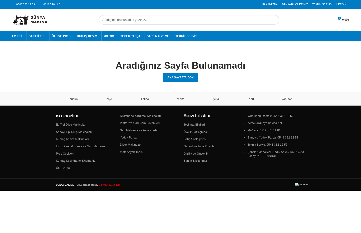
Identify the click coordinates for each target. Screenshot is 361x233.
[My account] (330, 20)
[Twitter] (255, 4)
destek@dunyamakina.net (265, 123)
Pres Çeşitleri (65, 153)
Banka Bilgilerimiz (195, 160)
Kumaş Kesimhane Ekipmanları (76, 160)
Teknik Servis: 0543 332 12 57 (267, 144)
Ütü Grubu (63, 168)
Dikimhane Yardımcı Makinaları (140, 115)
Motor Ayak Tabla (131, 152)
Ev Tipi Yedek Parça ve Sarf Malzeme (81, 146)
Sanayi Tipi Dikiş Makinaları (74, 132)
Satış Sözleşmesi (195, 139)
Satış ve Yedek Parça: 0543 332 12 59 (273, 137)
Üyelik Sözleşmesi (195, 132)
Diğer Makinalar (130, 144)
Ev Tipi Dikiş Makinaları (71, 124)
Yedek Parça (128, 137)
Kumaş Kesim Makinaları (72, 139)
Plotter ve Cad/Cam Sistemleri (140, 123)
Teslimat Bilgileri (194, 124)
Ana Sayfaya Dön (180, 77)
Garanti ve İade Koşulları (200, 146)
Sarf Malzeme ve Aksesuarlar (139, 130)
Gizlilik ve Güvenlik (196, 153)
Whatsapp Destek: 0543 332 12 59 (271, 115)
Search (273, 20)
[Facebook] (250, 4)
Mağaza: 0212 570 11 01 (264, 130)
